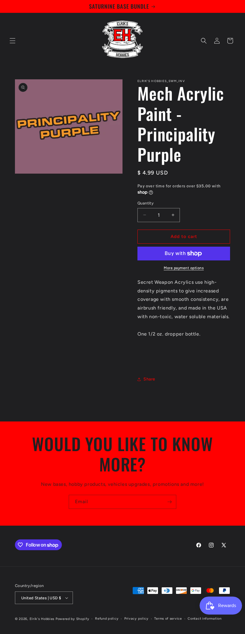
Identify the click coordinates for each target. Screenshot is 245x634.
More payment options (184, 268)
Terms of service (168, 619)
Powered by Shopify (72, 619)
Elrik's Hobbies (42, 619)
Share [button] (149, 379)
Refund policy (106, 619)
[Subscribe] (169, 502)
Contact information (204, 619)
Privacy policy (136, 619)
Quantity (145, 203)
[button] (12, 40)
